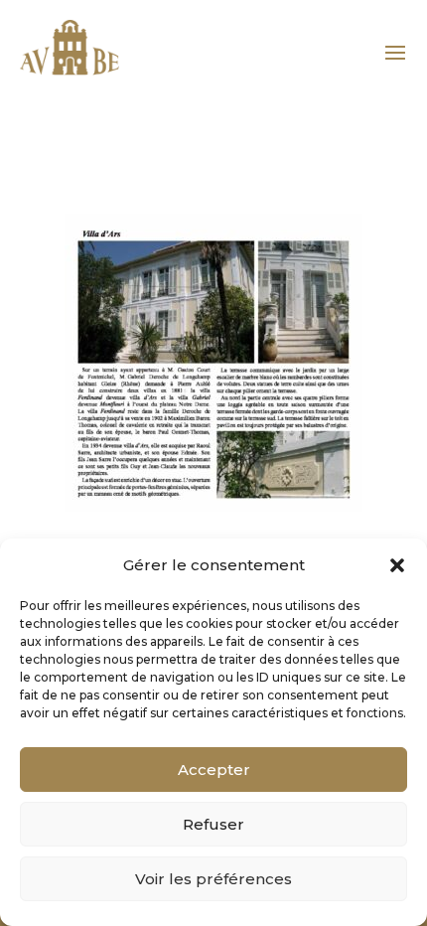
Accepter (214, 769)
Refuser (213, 824)
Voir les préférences (213, 878)
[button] (397, 565)
